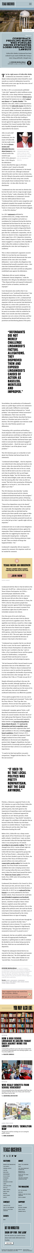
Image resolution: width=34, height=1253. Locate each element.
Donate (20, 1205)
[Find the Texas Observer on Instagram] (10, 1156)
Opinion (4, 1035)
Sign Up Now (9, 1243)
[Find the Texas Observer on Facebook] (4, 1156)
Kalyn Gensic (8, 1054)
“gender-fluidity (17, 101)
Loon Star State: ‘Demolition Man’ (17, 1128)
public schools (10, 983)
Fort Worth (13, 981)
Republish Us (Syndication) (21, 1172)
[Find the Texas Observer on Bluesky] (15, 1156)
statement (11, 214)
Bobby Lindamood (11, 980)
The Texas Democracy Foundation (23, 1169)
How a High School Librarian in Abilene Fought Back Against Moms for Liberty (16, 1042)
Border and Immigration (9, 1164)
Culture (5, 1170)
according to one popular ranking (13, 845)
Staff (19, 1166)
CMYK (16, 1250)
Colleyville (5, 981)
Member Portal (22, 1211)
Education (5, 1172)
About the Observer (23, 1164)
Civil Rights (6, 1166)
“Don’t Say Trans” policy (13, 875)
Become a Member (22, 1207)
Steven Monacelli (18, 62)
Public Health (6, 1189)
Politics (28, 35)
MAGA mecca (27, 97)
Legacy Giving (21, 1209)
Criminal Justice (7, 1168)
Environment (6, 1174)
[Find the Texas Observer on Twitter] (7, 1156)
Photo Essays (6, 1195)
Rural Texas (6, 1191)
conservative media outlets (11, 863)
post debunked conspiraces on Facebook (15, 897)
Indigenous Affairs (8, 1181)
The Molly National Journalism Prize (23, 1178)
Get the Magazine (22, 1190)
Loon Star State (7, 1123)
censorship (21, 980)
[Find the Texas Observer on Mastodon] (12, 1156)
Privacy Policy (26, 1249)
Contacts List (6, 1205)
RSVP (4, 1219)
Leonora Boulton (10, 1095)
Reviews (5, 1193)
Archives (20, 1192)
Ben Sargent (8, 1135)
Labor (4, 1183)
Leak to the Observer (8, 1207)
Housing (5, 1180)
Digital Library (22, 1197)
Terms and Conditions (27, 1250)
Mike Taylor (20, 981)
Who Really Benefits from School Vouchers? (15, 1086)
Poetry (5, 1197)
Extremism (5, 1178)
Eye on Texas (6, 1176)
